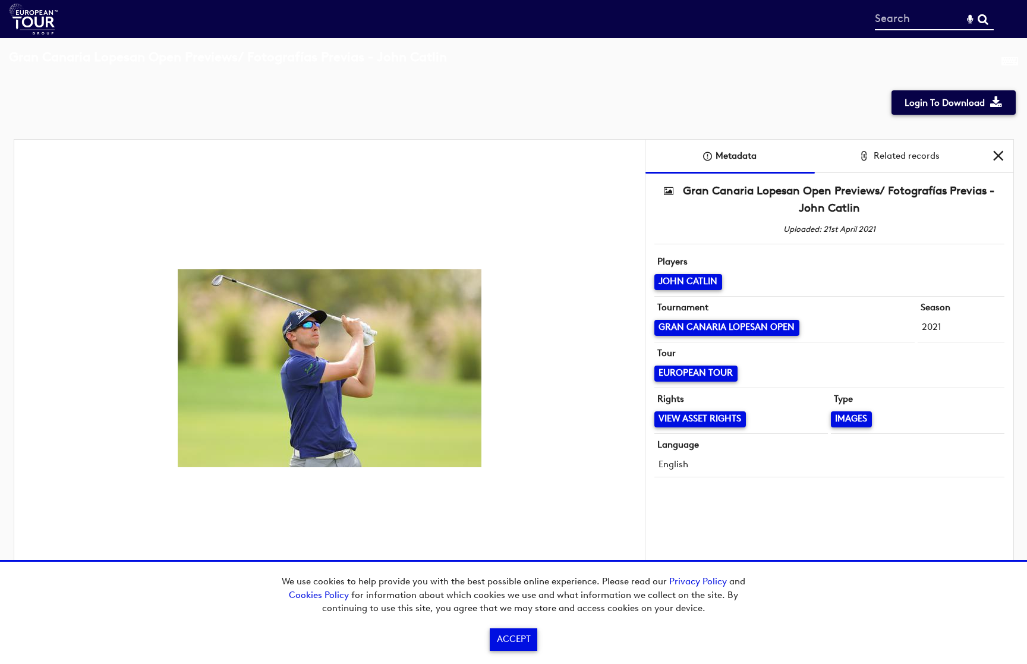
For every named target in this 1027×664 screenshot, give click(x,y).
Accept (514, 639)
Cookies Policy (319, 595)
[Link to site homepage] (34, 31)
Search (983, 19)
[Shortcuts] (1009, 63)
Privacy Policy (698, 581)
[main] (513, 324)
